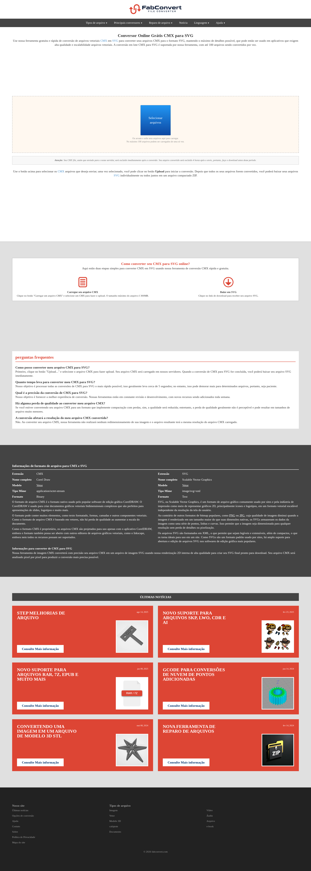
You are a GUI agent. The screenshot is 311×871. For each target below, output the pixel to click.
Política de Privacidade (23, 837)
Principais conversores (127, 22)
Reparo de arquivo (159, 22)
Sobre (15, 831)
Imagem (113, 810)
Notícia (183, 22)
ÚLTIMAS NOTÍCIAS (155, 597)
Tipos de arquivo (95, 22)
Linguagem (200, 22)
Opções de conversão (23, 815)
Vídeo (210, 810)
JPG (242, 515)
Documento (115, 831)
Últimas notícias (20, 810)
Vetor (39, 485)
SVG (115, 40)
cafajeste (113, 826)
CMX (103, 40)
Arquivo (211, 821)
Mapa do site (18, 842)
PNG (232, 515)
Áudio (210, 815)
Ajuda (219, 22)
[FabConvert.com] (155, 9)
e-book (210, 826)
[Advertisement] (82, 71)
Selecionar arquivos (155, 120)
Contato (16, 826)
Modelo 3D (115, 821)
